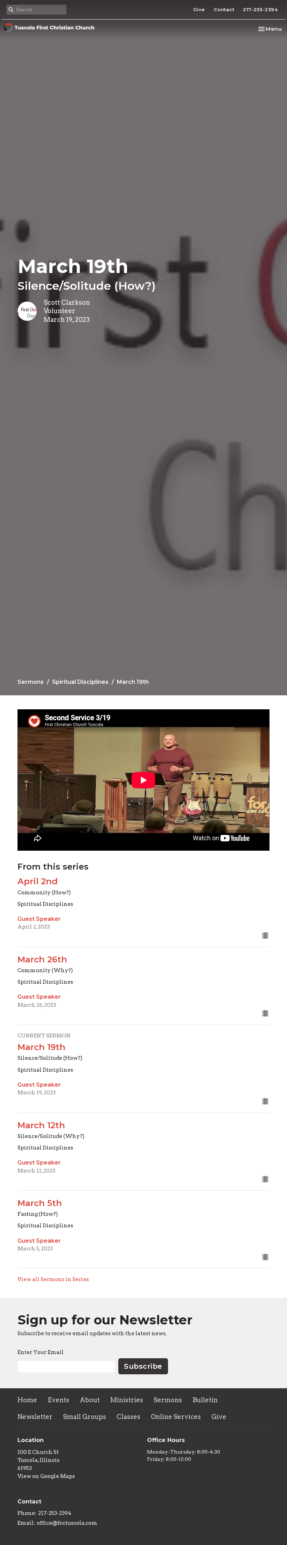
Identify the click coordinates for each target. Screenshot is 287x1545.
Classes (128, 1416)
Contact (224, 9)
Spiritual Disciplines (80, 682)
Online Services (176, 1416)
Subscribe (143, 1366)
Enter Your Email (41, 1352)
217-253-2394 (260, 9)
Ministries (126, 1400)
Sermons (31, 682)
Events (58, 1400)
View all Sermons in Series (53, 1279)
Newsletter (35, 1416)
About (90, 1400)
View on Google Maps (46, 1476)
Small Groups (84, 1416)
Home (27, 1400)
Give (199, 9)
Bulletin (205, 1400)
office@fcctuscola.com (67, 1523)
